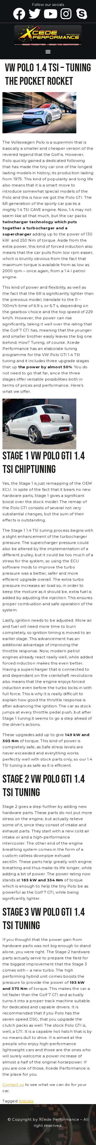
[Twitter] (35, 14)
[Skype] (82, 14)
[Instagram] (66, 14)
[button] (48, 52)
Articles (26, 1101)
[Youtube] (50, 14)
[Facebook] (19, 14)
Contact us (13, 1084)
